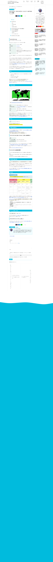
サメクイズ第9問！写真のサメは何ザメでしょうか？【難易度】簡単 (42, 36)
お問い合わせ (42, 3)
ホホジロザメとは (13, 21)
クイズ (35, 1)
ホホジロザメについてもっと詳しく (15, 35)
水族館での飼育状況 (14, 26)
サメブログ (42, 1)
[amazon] (42, 26)
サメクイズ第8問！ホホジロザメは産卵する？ (42, 44)
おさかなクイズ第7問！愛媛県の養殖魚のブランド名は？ (42, 40)
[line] (21, 16)
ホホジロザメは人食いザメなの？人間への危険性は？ (17, 28)
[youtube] (40, 26)
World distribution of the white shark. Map (17, 102)
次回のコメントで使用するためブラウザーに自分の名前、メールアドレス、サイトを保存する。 (20, 253)
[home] (15, 233)
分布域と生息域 (14, 24)
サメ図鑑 (38, 1)
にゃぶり (32, 1)
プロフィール (27, 1)
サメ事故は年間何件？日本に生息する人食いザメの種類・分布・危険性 (18, 144)
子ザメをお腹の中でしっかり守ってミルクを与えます (18, 63)
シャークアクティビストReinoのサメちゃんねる (40, 32)
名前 (10, 249)
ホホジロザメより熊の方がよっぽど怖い (17, 147)
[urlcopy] (25, 16)
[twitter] (16, 16)
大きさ (13, 25)
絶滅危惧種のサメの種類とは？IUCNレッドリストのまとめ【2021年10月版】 (20, 197)
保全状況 (13, 32)
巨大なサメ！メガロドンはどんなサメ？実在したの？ (42, 69)
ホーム (24, 1)
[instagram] (14, 233)
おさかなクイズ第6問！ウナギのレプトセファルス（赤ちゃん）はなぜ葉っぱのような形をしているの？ (42, 49)
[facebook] (18, 16)
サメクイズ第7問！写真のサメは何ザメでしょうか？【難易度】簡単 (42, 54)
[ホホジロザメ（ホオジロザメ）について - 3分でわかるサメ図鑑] (20, 16)
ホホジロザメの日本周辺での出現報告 (21, 106)
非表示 (13, 19)
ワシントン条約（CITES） (15, 33)
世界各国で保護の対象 (14, 31)
